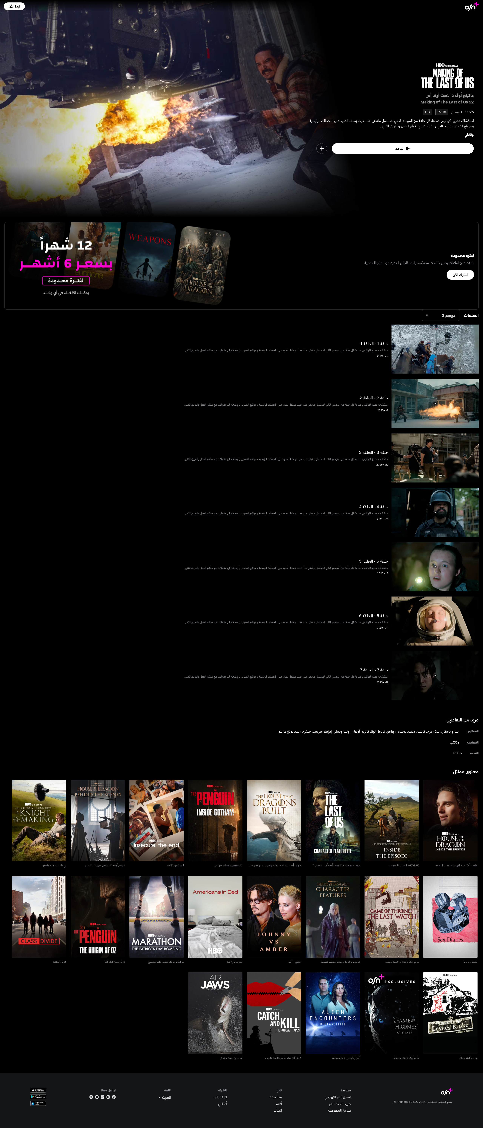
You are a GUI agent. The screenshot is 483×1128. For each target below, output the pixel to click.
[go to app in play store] (38, 1096)
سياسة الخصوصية (339, 1110)
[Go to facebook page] (114, 1098)
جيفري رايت (303, 731)
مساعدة (346, 1090)
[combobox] (440, 315)
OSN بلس (220, 1097)
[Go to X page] (91, 1098)
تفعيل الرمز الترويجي (338, 1097)
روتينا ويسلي (342, 731)
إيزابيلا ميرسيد (322, 731)
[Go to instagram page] (108, 1098)
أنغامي (222, 1103)
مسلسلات (275, 1097)
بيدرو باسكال (450, 731)
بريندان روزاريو (396, 731)
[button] (14, 6)
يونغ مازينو (285, 731)
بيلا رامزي (433, 731)
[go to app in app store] (38, 1090)
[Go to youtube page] (97, 1098)
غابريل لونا (378, 731)
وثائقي (469, 134)
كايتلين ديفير (416, 731)
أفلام (279, 1103)
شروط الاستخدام (340, 1103)
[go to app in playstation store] (38, 1103)
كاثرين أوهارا (360, 731)
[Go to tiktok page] (102, 1098)
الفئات (278, 1110)
